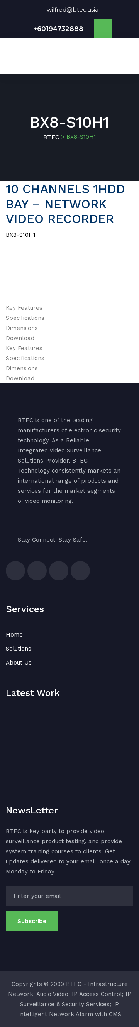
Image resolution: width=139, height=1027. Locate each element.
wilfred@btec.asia (72, 9)
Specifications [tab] (25, 317)
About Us (19, 662)
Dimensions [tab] (22, 327)
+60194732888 (58, 29)
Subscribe (31, 921)
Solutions (18, 648)
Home (14, 634)
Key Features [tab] (24, 307)
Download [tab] (20, 338)
